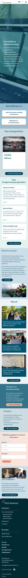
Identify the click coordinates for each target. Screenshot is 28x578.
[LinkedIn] (14, 569)
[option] (19, 2)
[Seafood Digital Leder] (14, 232)
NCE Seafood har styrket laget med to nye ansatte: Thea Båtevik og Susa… (14, 324)
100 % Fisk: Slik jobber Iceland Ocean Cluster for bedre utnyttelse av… (13, 372)
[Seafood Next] (14, 214)
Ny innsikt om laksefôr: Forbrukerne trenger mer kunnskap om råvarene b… (12, 348)
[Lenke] (14, 113)
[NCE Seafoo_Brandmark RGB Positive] (6, 2)
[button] (22, 2)
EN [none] (19, 1)
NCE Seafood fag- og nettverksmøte (12, 159)
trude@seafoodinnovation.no (10, 565)
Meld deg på (6, 461)
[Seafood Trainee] (14, 194)
